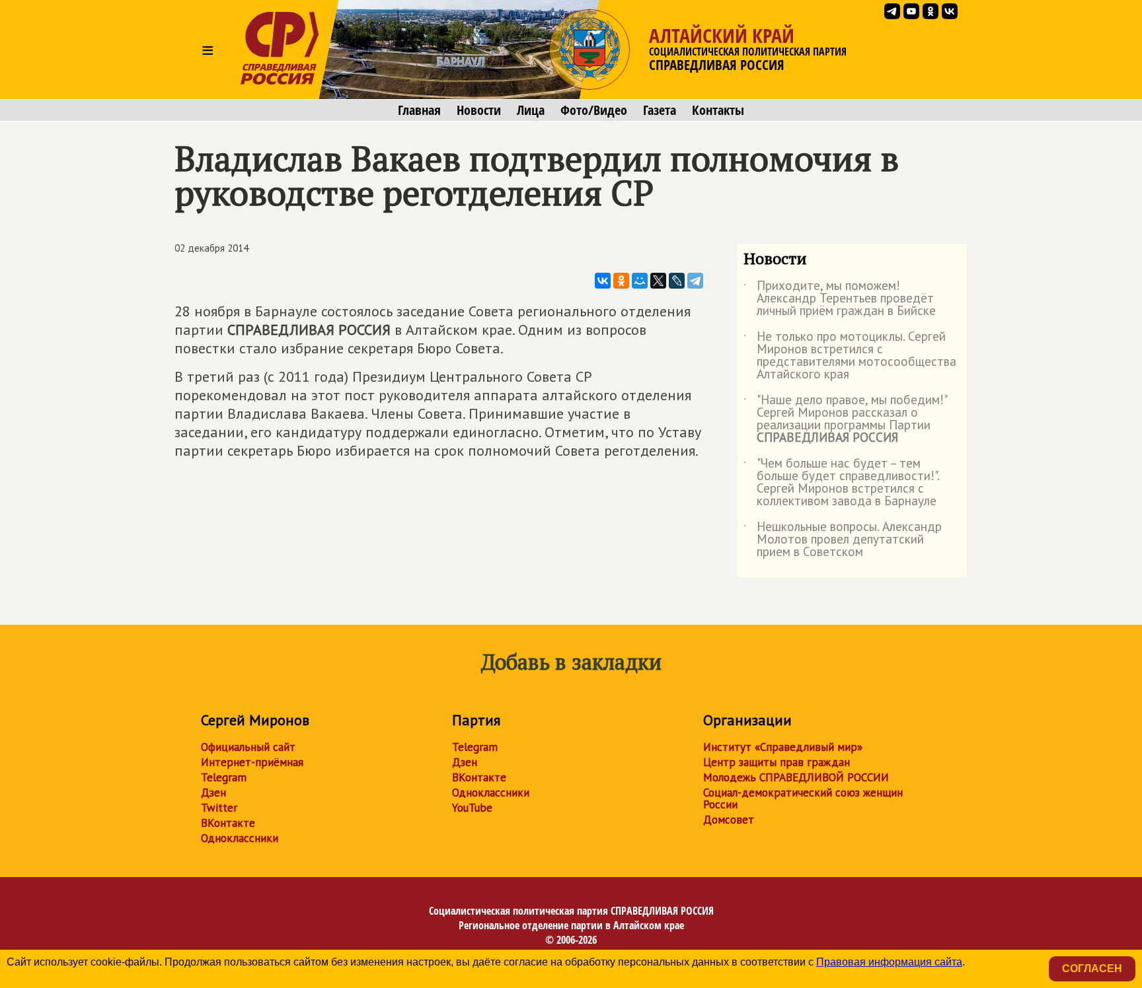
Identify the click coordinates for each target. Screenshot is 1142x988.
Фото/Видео (593, 110)
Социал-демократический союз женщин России (803, 798)
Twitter (219, 808)
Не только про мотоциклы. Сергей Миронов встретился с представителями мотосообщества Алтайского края (849, 356)
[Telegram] (695, 281)
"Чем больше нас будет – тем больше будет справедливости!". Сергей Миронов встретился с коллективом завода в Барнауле (841, 483)
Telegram (224, 777)
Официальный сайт (248, 747)
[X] (658, 281)
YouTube (472, 808)
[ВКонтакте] (603, 281)
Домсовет (728, 820)
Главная (419, 110)
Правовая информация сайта (889, 962)
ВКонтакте (228, 823)
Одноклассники (239, 838)
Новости (479, 110)
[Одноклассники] (621, 281)
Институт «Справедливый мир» (782, 747)
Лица (531, 110)
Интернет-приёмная (252, 762)
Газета (659, 110)
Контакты (718, 110)
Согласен (1092, 968)
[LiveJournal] (677, 281)
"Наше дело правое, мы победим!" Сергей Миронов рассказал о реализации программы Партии (844, 419)
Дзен (213, 792)
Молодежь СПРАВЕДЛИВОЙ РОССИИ (796, 777)
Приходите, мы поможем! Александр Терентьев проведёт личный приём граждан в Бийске (839, 298)
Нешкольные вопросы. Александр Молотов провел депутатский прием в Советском (842, 539)
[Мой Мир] (640, 281)
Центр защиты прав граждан (776, 762)
